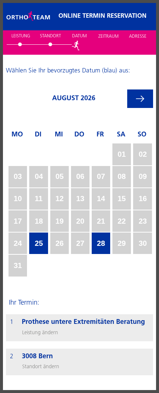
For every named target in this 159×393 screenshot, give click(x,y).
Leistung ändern (40, 333)
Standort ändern (40, 367)
